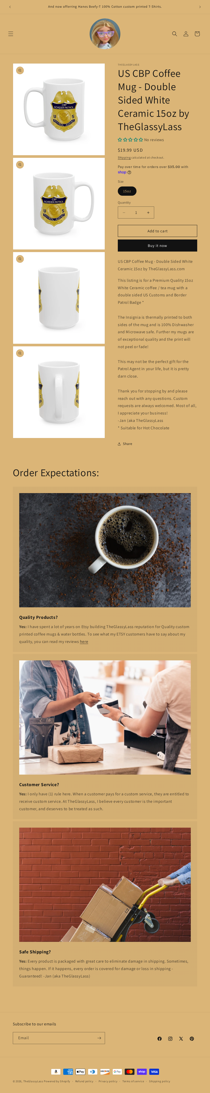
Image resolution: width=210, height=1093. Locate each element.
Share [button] (127, 443)
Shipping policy (159, 1081)
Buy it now (157, 245)
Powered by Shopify (57, 1081)
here (84, 641)
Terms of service (133, 1081)
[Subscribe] (99, 1038)
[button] (10, 33)
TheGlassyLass (33, 1081)
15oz (127, 191)
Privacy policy (108, 1081)
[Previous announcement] (10, 7)
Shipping (124, 157)
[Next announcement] (200, 7)
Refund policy (84, 1081)
